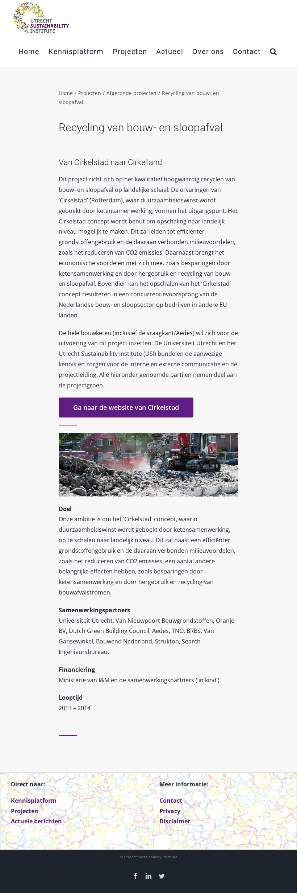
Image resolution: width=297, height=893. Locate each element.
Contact (170, 800)
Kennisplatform (34, 800)
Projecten (24, 811)
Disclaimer (174, 821)
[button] (273, 51)
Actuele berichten (36, 821)
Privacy (169, 811)
